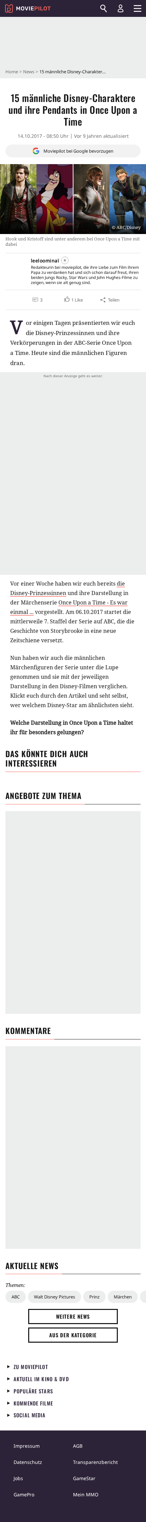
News (28, 72)
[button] (73, 300)
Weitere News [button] (73, 1316)
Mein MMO (85, 1494)
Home (11, 72)
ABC (16, 1297)
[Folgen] (65, 260)
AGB (78, 1446)
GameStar (84, 1478)
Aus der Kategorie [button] (73, 1335)
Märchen (123, 1297)
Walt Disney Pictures (54, 1297)
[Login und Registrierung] (120, 8)
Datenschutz (28, 1462)
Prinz (94, 1297)
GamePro (24, 1494)
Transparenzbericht (95, 1462)
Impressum (27, 1446)
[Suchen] (103, 8)
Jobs (18, 1478)
